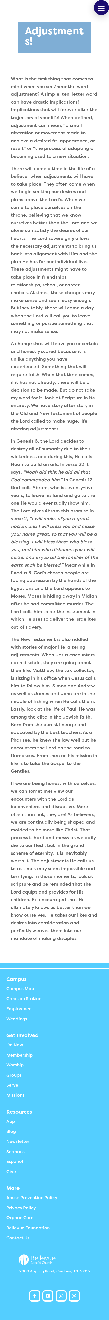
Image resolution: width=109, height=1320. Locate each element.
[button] (101, 7)
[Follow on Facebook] (34, 1296)
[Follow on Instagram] (61, 1296)
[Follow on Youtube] (47, 1296)
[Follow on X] (74, 1296)
